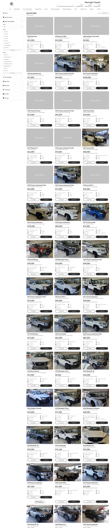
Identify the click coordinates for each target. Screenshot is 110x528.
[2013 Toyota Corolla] (95, 212)
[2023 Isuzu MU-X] (67, 286)
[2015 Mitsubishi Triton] (67, 398)
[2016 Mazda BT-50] (39, 435)
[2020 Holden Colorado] (39, 398)
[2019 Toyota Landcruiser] (67, 212)
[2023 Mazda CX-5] (95, 435)
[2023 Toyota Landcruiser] (39, 212)
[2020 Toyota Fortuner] (39, 100)
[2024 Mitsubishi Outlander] (95, 398)
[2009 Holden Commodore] (95, 26)
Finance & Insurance (67, 9)
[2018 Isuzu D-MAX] (67, 26)
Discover (92, 9)
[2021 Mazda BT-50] (39, 514)
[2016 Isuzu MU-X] (95, 175)
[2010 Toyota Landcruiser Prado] (67, 137)
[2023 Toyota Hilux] (95, 137)
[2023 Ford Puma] (39, 26)
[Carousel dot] (33, 293)
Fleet (76, 9)
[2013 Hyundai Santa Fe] (39, 63)
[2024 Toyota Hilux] (67, 323)
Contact (98, 9)
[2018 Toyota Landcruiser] (39, 472)
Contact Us (46, 50)
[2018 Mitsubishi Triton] (67, 249)
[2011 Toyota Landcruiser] (95, 286)
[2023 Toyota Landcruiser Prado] (67, 100)
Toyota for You (83, 9)
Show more (13, 50)
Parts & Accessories (55, 9)
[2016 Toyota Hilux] (67, 472)
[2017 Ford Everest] (39, 323)
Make (4, 24)
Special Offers (38, 9)
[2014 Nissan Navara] (39, 361)
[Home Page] (11, 3)
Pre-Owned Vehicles (27, 9)
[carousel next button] (80, 63)
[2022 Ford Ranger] (39, 249)
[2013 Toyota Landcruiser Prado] (39, 286)
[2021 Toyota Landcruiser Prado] (67, 63)
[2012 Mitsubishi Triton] (67, 361)
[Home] (10, 9)
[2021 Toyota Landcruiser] (95, 63)
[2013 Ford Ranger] (67, 435)
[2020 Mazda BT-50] (95, 361)
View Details (33, 50)
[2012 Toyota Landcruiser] (95, 472)
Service (46, 9)
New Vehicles (17, 9)
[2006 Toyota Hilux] (95, 100)
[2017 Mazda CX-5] (39, 137)
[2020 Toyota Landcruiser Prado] (39, 175)
